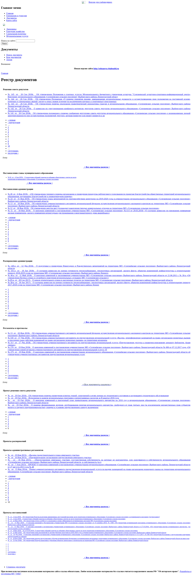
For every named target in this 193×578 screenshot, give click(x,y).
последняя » (13, 153)
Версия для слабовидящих (100, 2)
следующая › (13, 151)
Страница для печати (15, 567)
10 (9, 146)
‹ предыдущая (14, 122)
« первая (11, 120)
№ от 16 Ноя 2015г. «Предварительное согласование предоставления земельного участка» (50, 457)
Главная (4, 73)
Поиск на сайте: (8, 41)
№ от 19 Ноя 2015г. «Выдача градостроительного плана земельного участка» (44, 455)
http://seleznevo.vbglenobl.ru (106, 68)
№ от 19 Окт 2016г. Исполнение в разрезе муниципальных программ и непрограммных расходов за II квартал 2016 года (63, 398)
